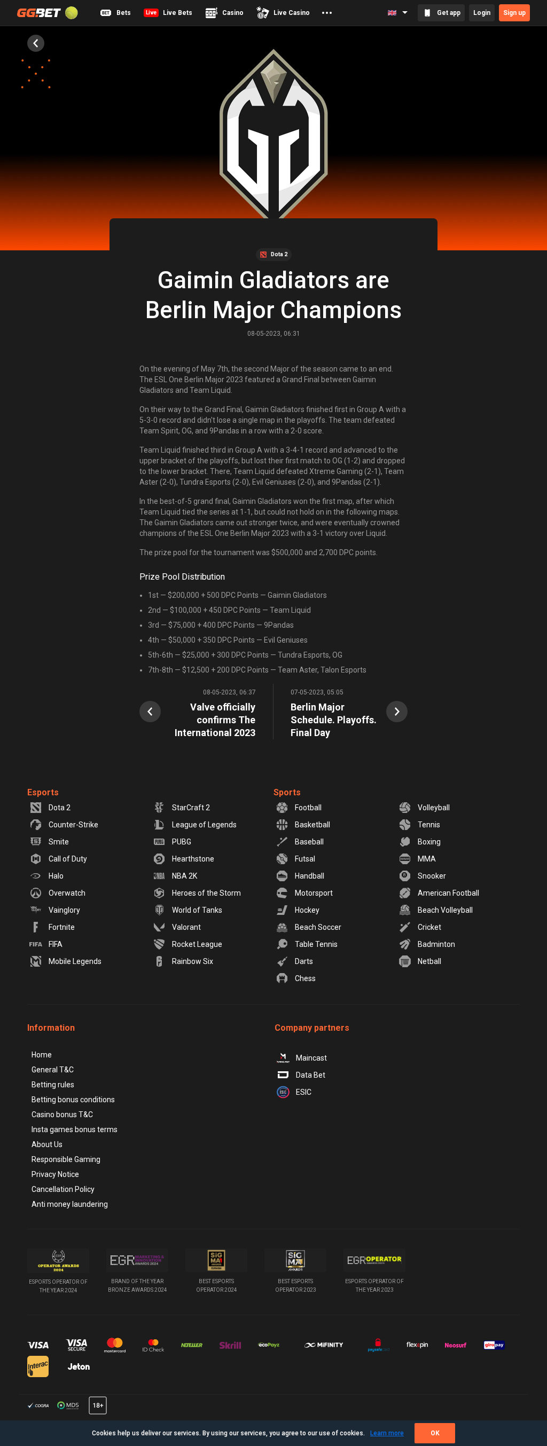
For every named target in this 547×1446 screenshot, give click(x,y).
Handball (309, 876)
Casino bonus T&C (62, 1114)
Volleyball (434, 807)
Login (481, 13)
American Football (448, 893)
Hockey (307, 910)
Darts (304, 961)
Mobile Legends (75, 961)
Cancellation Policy (63, 1189)
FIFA (55, 944)
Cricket (429, 927)
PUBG (181, 841)
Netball (429, 961)
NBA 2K (184, 876)
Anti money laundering (70, 1204)
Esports (43, 792)
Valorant (186, 927)
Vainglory (64, 910)
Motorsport (314, 893)
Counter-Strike (73, 824)
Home (42, 1054)
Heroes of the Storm (206, 893)
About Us (47, 1144)
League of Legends (204, 824)
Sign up (514, 13)
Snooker (432, 876)
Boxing (429, 841)
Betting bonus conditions (73, 1099)
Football (308, 807)
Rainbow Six (192, 961)
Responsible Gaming (66, 1159)
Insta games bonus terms (75, 1129)
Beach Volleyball (445, 910)
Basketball (312, 824)
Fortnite (62, 927)
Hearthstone (193, 859)
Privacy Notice (55, 1174)
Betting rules (53, 1084)
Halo (56, 876)
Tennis (429, 824)
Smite (59, 841)
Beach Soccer (318, 927)
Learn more (387, 1433)
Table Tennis (316, 944)
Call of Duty (68, 859)
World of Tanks (197, 910)
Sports (287, 792)
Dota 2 (60, 807)
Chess (305, 978)
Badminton (436, 944)
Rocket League (197, 944)
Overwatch (67, 893)
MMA (427, 859)
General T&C (53, 1069)
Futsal (305, 859)
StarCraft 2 (191, 807)
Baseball (309, 841)
